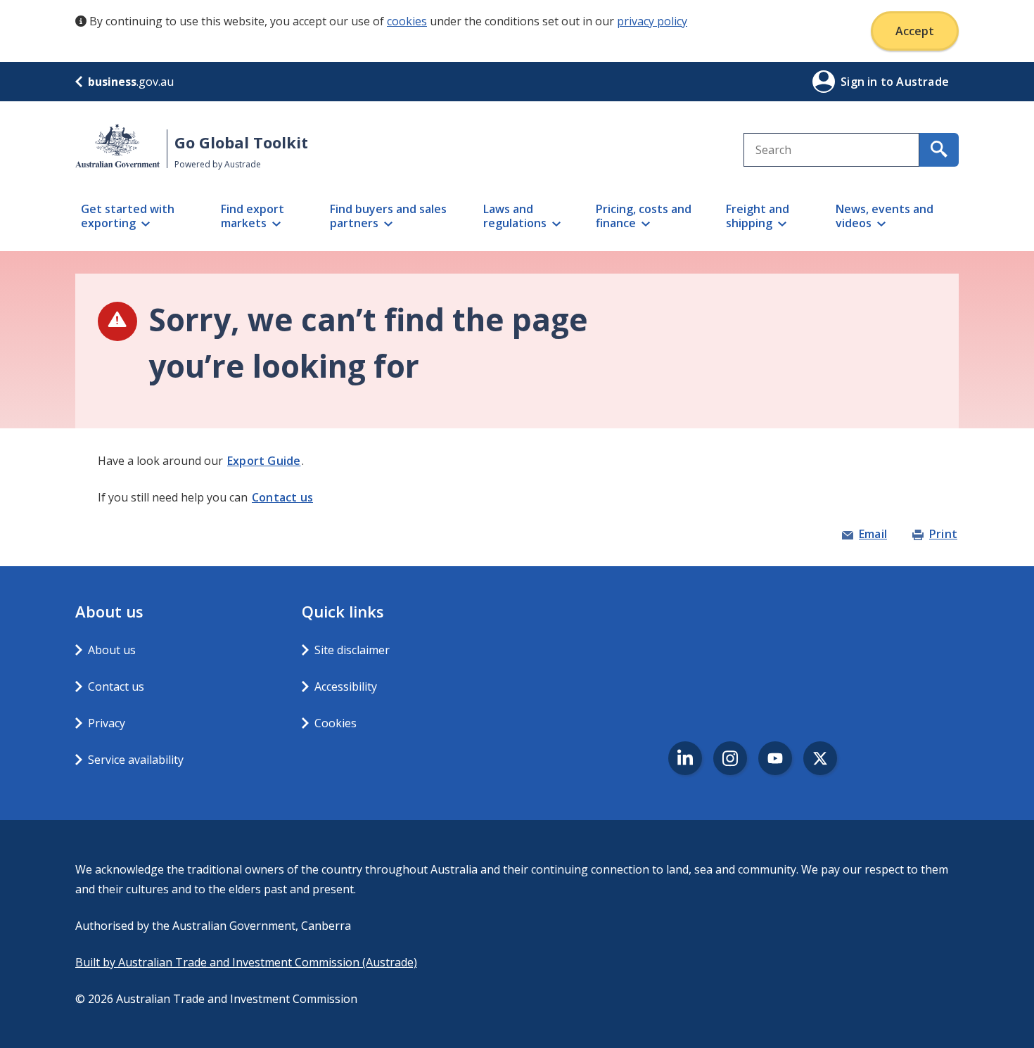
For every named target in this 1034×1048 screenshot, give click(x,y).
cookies (407, 21)
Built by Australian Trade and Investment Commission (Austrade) (246, 962)
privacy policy (652, 21)
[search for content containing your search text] (939, 150)
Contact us (282, 497)
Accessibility (345, 686)
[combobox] (831, 150)
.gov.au (131, 81)
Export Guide (263, 460)
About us (112, 650)
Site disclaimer (352, 650)
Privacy (106, 723)
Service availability (136, 759)
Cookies (335, 723)
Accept (914, 31)
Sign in (861, 81)
